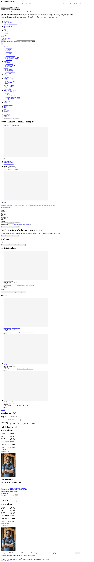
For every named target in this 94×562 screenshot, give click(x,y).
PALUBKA (6, 46)
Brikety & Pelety (10, 91)
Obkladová (9, 48)
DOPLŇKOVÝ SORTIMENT (11, 90)
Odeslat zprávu (4, 422)
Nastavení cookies (17, 559)
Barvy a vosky (9, 86)
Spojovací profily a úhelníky (13, 98)
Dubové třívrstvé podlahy (12, 58)
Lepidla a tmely (10, 99)
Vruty (7, 93)
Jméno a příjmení (5, 416)
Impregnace (9, 87)
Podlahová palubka (10, 56)
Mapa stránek (46, 559)
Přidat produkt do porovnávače (11, 169)
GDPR (33, 423)
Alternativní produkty (9, 164)
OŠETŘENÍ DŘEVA (9, 85)
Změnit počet (4, 224)
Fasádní (8, 50)
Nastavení (3, 7)
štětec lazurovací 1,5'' (8, 401)
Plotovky (8, 77)
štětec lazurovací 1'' (8, 364)
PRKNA (6, 74)
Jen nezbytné (10, 7)
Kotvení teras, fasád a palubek (13, 97)
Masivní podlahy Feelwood (12, 57)
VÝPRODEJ (7, 101)
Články (5, 27)
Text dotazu (3, 421)
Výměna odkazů (38, 559)
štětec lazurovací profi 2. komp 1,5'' (12, 328)
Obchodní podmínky (8, 26)
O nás (5, 30)
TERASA (6, 61)
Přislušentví (9, 89)
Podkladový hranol (10, 65)
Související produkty (8, 162)
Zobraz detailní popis (5, 207)
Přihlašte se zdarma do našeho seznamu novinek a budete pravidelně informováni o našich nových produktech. (31, 553)
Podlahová (8, 49)
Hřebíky (8, 94)
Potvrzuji (3, 18)
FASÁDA (6, 68)
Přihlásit (77, 553)
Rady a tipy (6, 31)
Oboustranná (9, 52)
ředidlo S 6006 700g (8, 281)
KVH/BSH (9, 82)
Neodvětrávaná (10, 70)
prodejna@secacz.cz (14, 491)
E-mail (2, 418)
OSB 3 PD (6, 83)
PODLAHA (6, 54)
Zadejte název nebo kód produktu (8, 41)
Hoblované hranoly (10, 81)
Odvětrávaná (9, 69)
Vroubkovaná (9, 64)
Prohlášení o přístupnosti (6, 559)
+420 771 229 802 (13, 489)
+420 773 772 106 (5, 451)
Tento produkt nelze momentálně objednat (10, 222)
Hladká (8, 62)
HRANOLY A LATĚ (9, 78)
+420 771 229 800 (5, 450)
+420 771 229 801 (22, 488)
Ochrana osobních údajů (27, 559)
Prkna (7, 76)
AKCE (5, 102)
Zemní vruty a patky (11, 95)
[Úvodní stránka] (5, 38)
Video (5, 29)
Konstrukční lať (10, 80)
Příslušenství (9, 53)
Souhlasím (16, 7)
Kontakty (6, 33)
